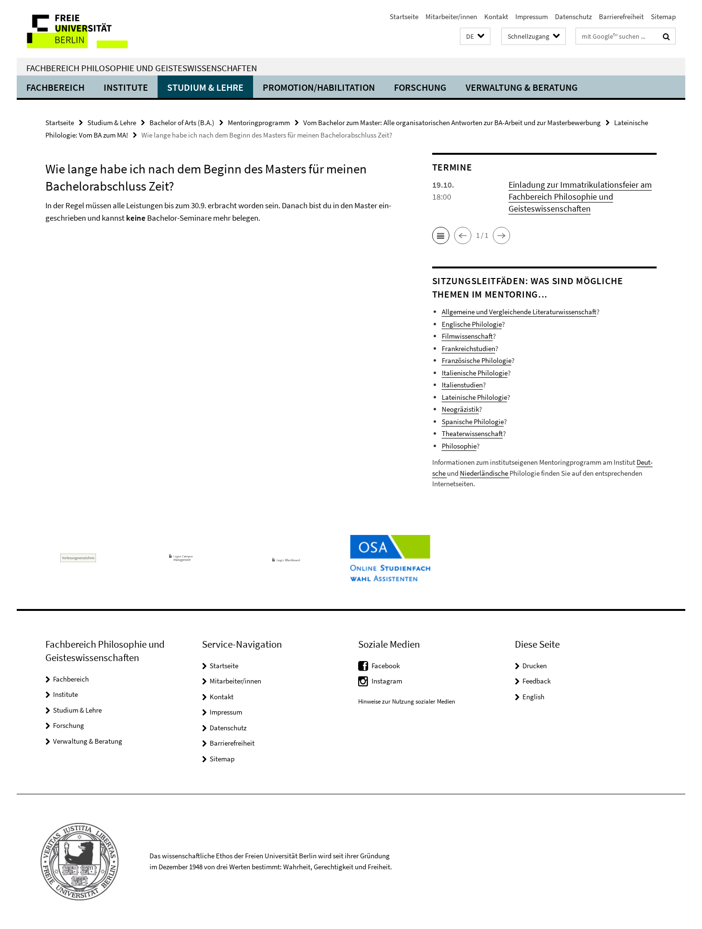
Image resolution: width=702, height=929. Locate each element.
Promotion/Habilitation (319, 87)
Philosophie (459, 445)
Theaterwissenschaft (472, 433)
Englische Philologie (472, 324)
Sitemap (663, 16)
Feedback (536, 680)
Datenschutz (573, 16)
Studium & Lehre (205, 87)
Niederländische (485, 473)
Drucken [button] (534, 665)
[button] (475, 36)
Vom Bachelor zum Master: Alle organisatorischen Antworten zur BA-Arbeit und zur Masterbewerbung (452, 122)
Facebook (386, 665)
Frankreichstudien (468, 348)
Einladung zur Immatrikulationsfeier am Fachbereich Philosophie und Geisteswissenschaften (580, 196)
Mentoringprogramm (259, 122)
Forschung (420, 87)
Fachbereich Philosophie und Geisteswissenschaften (141, 68)
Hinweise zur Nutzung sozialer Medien (406, 701)
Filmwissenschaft (467, 336)
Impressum (531, 16)
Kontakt (496, 16)
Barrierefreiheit (621, 16)
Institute (126, 87)
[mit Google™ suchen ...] (666, 36)
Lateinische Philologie (474, 397)
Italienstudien (462, 384)
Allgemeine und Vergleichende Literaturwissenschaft (519, 311)
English (533, 696)
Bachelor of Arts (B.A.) (181, 122)
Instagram (387, 680)
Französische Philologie (476, 360)
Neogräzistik (460, 409)
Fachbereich (55, 87)
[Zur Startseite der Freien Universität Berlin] (97, 29)
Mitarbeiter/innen (451, 16)
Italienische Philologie (475, 372)
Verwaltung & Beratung (522, 87)
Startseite (404, 16)
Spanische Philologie (473, 421)
